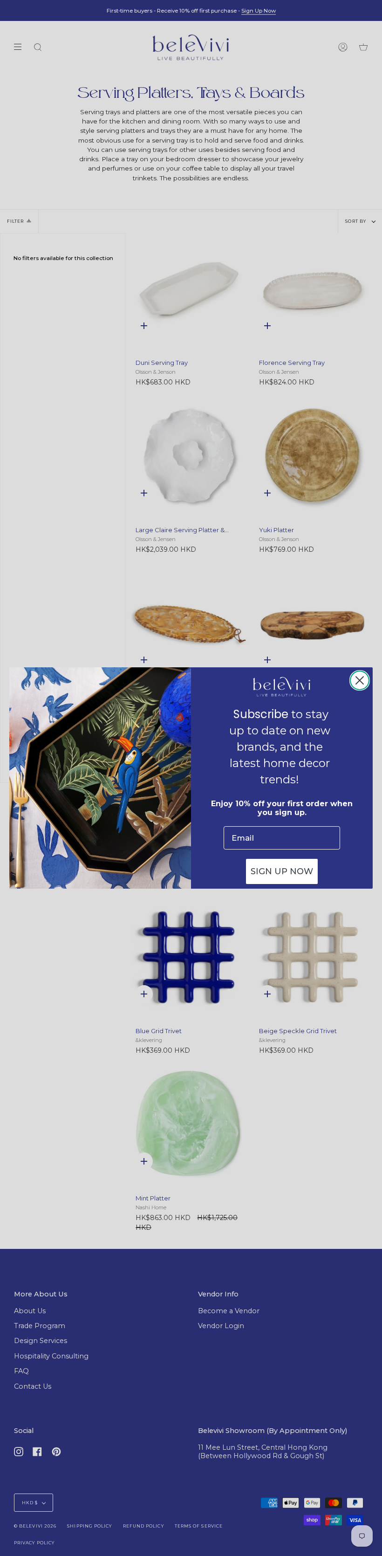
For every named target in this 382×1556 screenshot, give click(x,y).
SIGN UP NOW (282, 871)
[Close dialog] (359, 680)
